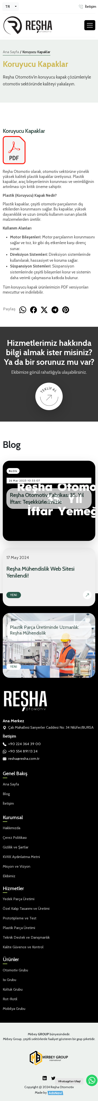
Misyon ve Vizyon (16, 866)
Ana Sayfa (11, 52)
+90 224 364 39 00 (24, 744)
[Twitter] (53, 1078)
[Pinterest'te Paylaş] (65, 309)
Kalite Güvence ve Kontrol (23, 947)
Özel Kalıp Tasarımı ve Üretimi (26, 908)
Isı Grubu (9, 980)
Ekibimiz (9, 876)
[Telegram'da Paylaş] (55, 309)
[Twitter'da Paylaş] (44, 309)
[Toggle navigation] (89, 25)
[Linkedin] (45, 1078)
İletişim (90, 6)
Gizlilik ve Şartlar (15, 847)
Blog (6, 794)
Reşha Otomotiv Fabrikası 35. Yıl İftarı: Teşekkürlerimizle (47, 498)
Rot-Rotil (10, 999)
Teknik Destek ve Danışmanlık (26, 937)
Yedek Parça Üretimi (18, 899)
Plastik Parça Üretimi (19, 928)
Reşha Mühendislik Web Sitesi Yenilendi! (40, 572)
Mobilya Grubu (14, 1008)
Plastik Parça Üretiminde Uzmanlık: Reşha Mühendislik (44, 630)
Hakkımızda (11, 828)
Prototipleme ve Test (19, 918)
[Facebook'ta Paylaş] (33, 309)
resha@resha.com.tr (23, 758)
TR (7, 6)
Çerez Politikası (15, 837)
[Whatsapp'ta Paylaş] (22, 309)
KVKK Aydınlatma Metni (21, 857)
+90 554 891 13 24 (23, 751)
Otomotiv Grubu (15, 970)
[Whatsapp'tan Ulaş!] (92, 1080)
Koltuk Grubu (13, 989)
